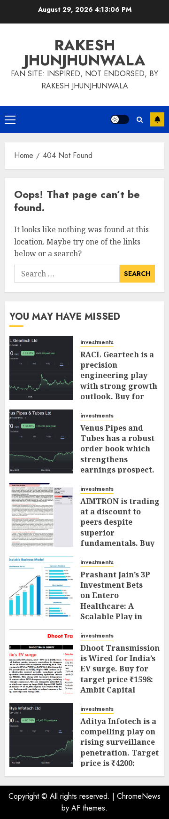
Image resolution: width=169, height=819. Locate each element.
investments (97, 342)
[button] (10, 119)
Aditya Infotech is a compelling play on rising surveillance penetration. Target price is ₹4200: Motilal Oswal (119, 747)
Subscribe (157, 119)
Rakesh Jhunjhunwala (85, 52)
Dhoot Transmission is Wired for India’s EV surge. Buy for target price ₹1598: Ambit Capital (120, 669)
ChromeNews (139, 796)
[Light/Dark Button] (119, 119)
